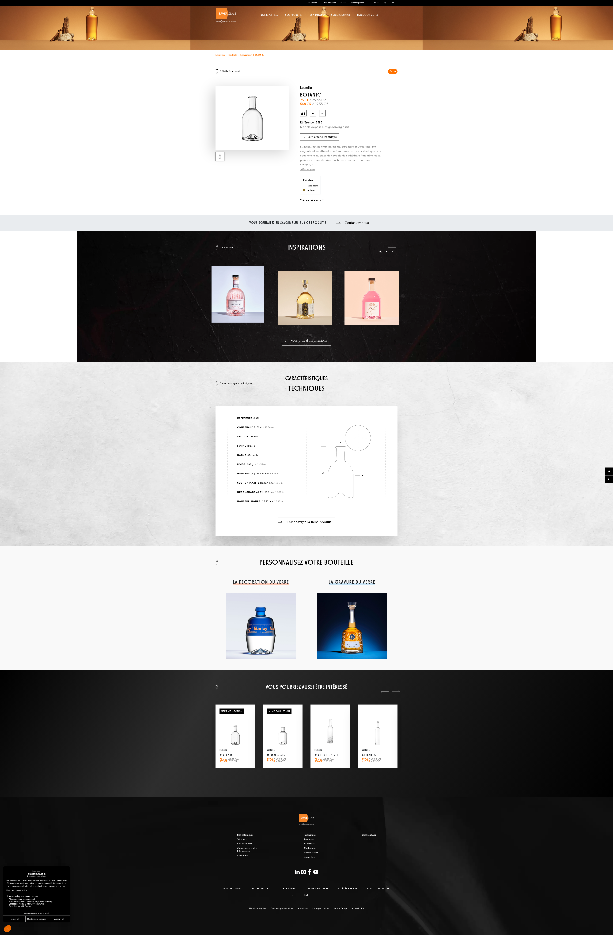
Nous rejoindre (340, 15)
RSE (342, 3)
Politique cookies (320, 908)
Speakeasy (246, 55)
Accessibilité (358, 908)
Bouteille (232, 55)
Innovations (309, 857)
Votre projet (261, 889)
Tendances (309, 839)
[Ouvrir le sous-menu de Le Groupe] (318, 3)
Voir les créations (310, 200)
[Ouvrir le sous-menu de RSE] (345, 3)
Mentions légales (257, 908)
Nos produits (293, 15)
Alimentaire (242, 856)
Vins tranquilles (244, 844)
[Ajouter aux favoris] (313, 113)
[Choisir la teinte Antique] (304, 190)
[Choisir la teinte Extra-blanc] (304, 185)
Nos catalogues (245, 835)
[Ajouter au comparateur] (303, 113)
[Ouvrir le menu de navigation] (393, 3)
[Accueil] (226, 15)
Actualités (303, 908)
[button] (381, 247)
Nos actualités (330, 3)
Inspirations (316, 15)
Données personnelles (282, 908)
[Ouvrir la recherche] (385, 3)
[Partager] (322, 113)
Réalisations (310, 848)
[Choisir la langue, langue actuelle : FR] (378, 3)
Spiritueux (220, 55)
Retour (393, 71)
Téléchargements (357, 3)
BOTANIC (259, 55)
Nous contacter (367, 15)
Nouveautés (309, 844)
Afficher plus (307, 169)
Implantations (369, 835)
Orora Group (340, 908)
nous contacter (378, 889)
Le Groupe (312, 3)
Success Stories (311, 853)
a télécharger (348, 889)
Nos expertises (269, 15)
